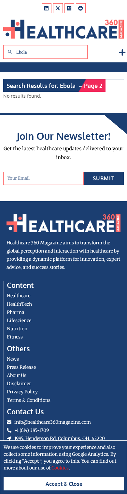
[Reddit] (81, 8)
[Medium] (69, 8)
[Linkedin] (46, 8)
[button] (122, 52)
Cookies (60, 468)
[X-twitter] (58, 8)
